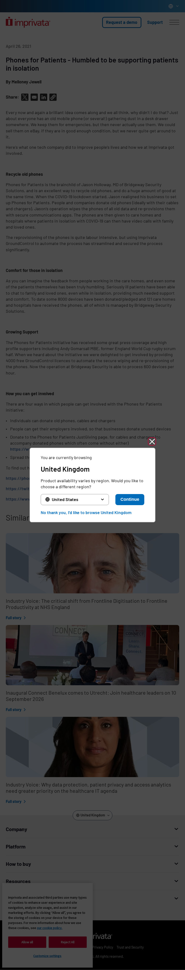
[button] (152, 441)
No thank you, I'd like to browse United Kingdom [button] (86, 512)
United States (65, 499)
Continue (129, 499)
